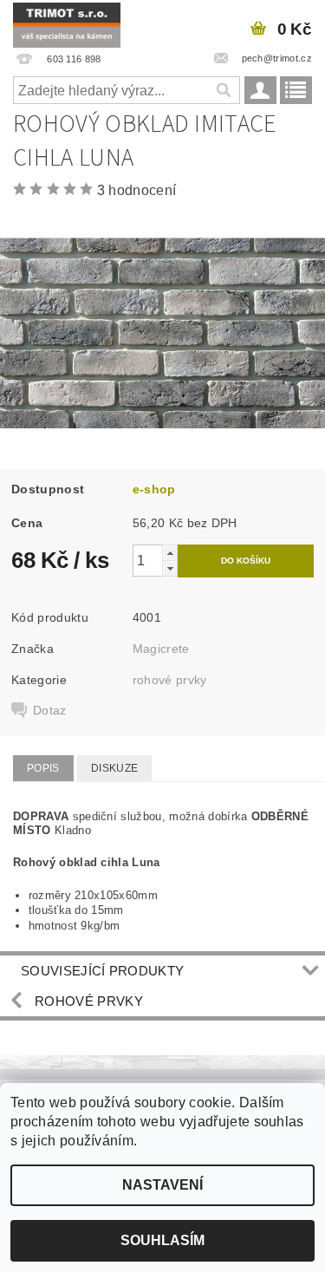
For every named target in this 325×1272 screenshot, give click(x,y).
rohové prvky (170, 680)
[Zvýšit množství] (170, 553)
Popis (43, 768)
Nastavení (162, 1184)
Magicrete (161, 649)
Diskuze (114, 768)
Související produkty (102, 970)
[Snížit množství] (170, 568)
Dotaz (50, 710)
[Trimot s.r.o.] (66, 22)
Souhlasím (162, 1240)
